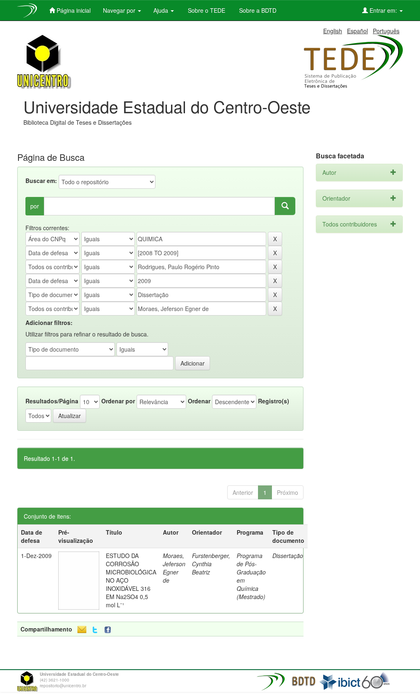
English (332, 31)
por (34, 206)
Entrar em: (383, 10)
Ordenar (199, 401)
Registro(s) (273, 401)
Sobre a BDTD (256, 10)
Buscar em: (41, 180)
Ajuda (161, 10)
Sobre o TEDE (205, 10)
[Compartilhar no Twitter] (95, 630)
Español (357, 31)
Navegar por (120, 10)
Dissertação (287, 555)
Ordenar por (118, 401)
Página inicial (73, 10)
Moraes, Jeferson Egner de (174, 567)
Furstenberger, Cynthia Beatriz (211, 563)
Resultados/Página (51, 401)
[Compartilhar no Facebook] (109, 630)
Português (386, 31)
